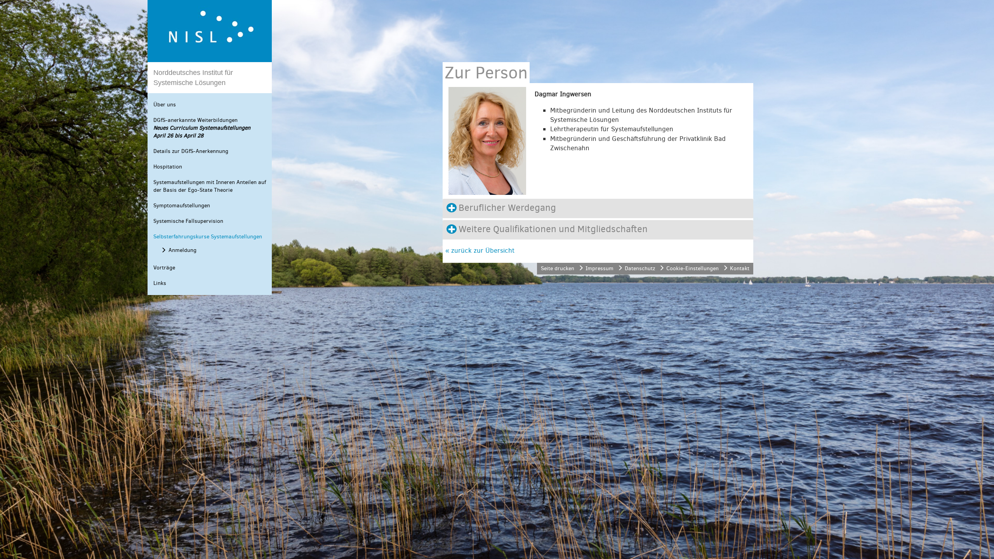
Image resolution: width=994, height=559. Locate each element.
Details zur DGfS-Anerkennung (190, 151)
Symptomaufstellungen (181, 205)
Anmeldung (182, 250)
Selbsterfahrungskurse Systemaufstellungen (207, 236)
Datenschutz (640, 268)
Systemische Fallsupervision (188, 221)
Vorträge (164, 267)
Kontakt (739, 268)
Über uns (164, 104)
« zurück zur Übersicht (479, 250)
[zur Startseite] (210, 31)
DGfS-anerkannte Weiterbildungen (201, 127)
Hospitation (167, 166)
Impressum (599, 268)
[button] (598, 208)
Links (159, 283)
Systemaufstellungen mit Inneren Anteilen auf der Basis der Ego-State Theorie (209, 186)
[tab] (598, 208)
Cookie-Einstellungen (692, 268)
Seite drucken (557, 268)
